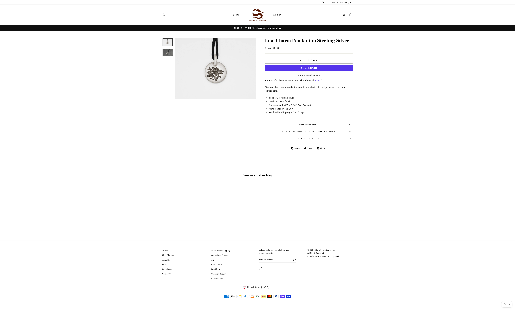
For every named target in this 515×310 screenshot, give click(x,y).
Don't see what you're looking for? (309, 131)
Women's (278, 14)
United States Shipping (220, 250)
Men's (236, 14)
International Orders (219, 255)
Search (165, 250)
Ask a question (309, 138)
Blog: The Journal (169, 255)
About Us (166, 260)
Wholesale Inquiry (218, 273)
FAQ (212, 260)
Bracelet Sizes (217, 264)
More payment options (309, 75)
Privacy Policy (217, 278)
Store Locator (168, 269)
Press (164, 264)
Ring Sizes (215, 269)
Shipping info (309, 124)
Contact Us (167, 273)
